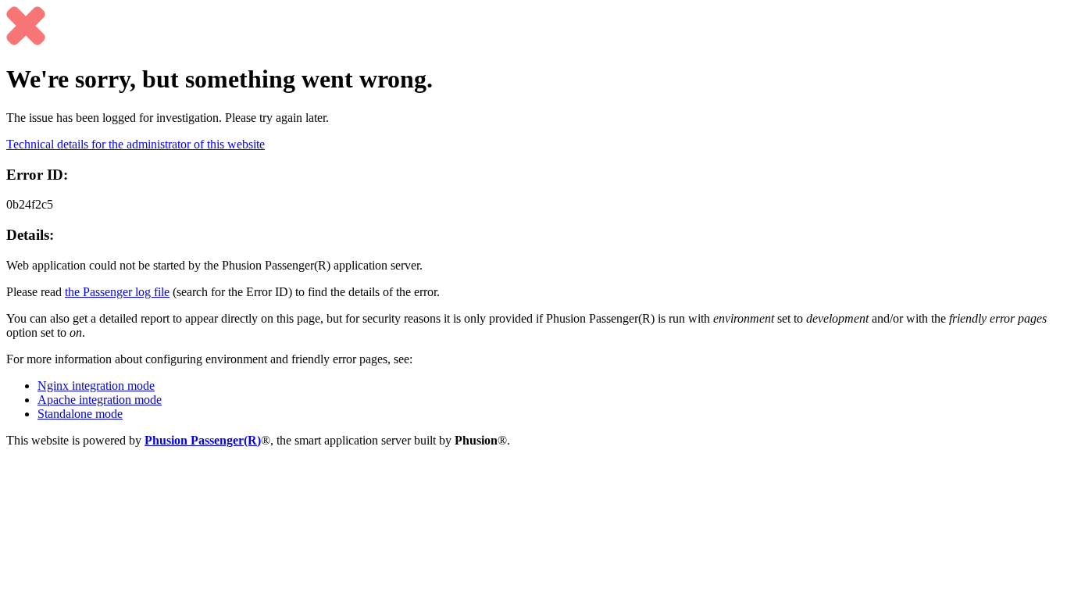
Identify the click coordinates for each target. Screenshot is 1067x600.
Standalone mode (80, 413)
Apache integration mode (99, 399)
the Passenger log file (117, 291)
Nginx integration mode (96, 385)
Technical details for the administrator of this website (135, 144)
